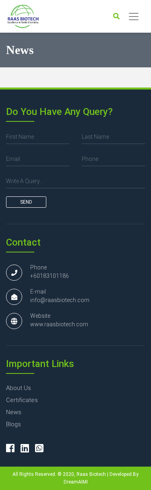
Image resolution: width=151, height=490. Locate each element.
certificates (22, 400)
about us (18, 388)
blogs (13, 424)
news (13, 412)
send (26, 202)
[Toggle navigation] (134, 16)
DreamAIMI (76, 482)
